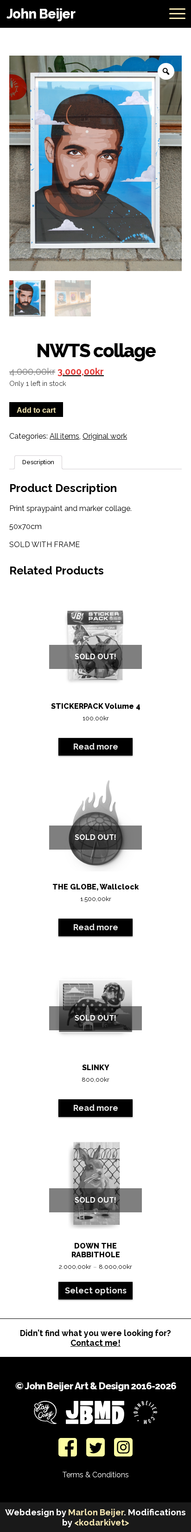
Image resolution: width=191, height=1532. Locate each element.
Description (38, 462)
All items (64, 436)
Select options (96, 1290)
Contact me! (95, 1343)
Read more (95, 746)
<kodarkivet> (101, 1522)
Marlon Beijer (96, 1512)
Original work (105, 436)
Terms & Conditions (95, 1474)
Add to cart (36, 410)
